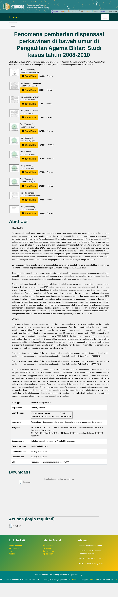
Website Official (15, 546)
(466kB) (35, 200)
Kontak (12, 554)
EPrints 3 (74, 579)
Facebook (49, 546)
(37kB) (34, 117)
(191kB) (35, 158)
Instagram (49, 551)
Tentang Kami (14, 548)
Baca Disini (30, 76)
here (115, 579)
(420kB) (35, 145)
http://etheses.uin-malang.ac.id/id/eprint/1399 (50, 462)
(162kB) (35, 186)
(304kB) (35, 76)
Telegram (49, 554)
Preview (50, 76)
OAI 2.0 (93, 579)
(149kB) (35, 213)
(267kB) (35, 131)
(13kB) (34, 90)
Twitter (48, 548)
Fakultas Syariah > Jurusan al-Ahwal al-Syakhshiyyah (53, 441)
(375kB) (35, 172)
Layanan (12, 551)
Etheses (14, 17)
